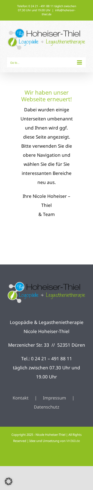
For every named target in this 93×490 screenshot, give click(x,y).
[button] (8, 481)
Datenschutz (46, 407)
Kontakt (21, 398)
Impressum (54, 398)
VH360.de (73, 441)
